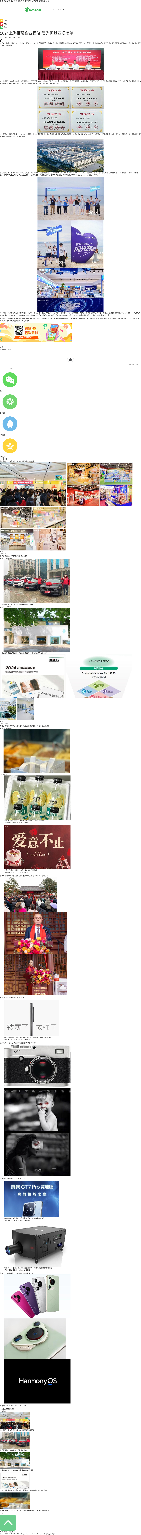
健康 (36, 1)
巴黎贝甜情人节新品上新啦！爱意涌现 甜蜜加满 (20, 870)
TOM (6, 38)
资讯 (5, 1)
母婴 (26, 1)
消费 (40, 1)
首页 (1, 1)
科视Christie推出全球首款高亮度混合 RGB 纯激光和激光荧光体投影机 (28, 1268)
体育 (12, 1)
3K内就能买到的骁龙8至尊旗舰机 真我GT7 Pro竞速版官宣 (24, 1218)
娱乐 (8, 1)
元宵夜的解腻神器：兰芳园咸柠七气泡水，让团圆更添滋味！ (25, 821)
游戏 (15, 1)
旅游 (19, 1)
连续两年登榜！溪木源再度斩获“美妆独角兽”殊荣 (16, 604)
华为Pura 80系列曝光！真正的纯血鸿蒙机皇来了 (16, 1273)
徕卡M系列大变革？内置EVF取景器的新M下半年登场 (18, 1043)
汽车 (43, 1)
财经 (33, 1)
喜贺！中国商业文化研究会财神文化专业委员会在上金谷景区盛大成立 (24, 876)
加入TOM (17, 1532)
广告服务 (10, 1532)
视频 (29, 1)
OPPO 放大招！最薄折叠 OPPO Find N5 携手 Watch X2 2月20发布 (27, 1037)
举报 (1, 347)
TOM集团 (3, 1532)
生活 (22, 1)
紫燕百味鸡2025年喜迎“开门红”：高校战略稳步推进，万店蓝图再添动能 (24, 726)
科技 (47, 1)
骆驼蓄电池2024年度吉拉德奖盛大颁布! (13, 556)
